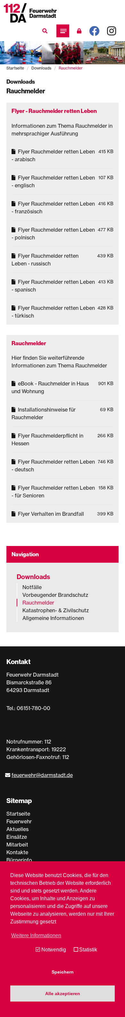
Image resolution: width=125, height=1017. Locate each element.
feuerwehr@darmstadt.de (42, 775)
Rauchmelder (38, 602)
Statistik (88, 949)
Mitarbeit (17, 844)
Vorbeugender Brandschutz (55, 595)
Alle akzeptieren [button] (62, 993)
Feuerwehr (19, 821)
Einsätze (16, 837)
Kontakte (17, 852)
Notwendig (53, 949)
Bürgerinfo (19, 860)
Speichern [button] (63, 972)
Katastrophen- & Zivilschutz (55, 610)
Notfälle (32, 587)
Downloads (41, 68)
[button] (62, 30)
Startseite (15, 68)
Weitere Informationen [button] (36, 935)
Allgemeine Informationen (53, 618)
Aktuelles (17, 829)
